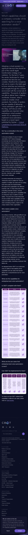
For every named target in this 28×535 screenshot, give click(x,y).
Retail (3, 497)
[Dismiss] (26, 1)
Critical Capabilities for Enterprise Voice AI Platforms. (14, 124)
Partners (4, 515)
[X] (6, 427)
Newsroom (4, 513)
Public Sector (5, 505)
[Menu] (3, 5)
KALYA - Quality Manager (7, 487)
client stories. (10, 400)
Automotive (4, 495)
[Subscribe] (23, 434)
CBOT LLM (4, 454)
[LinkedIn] (3, 427)
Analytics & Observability (7, 458)
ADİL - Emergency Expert (8, 485)
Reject (8, 530)
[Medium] (13, 427)
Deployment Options (6, 463)
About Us (4, 511)
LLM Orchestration (6, 452)
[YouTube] (10, 427)
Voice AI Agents (5, 473)
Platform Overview (6, 448)
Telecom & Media (6, 503)
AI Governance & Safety (7, 465)
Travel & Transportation (7, 499)
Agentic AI (4, 450)
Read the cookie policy (10, 527)
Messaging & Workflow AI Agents (9, 475)
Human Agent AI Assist (7, 477)
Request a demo (21, 5)
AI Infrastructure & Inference (8, 461)
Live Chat (4, 479)
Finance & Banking (6, 493)
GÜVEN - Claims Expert (7, 483)
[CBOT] (9, 5)
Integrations (4, 456)
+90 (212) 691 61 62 (6, 442)
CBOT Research (5, 467)
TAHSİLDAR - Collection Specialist (10, 481)
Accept (20, 530)
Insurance (4, 501)
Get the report (20, 1)
